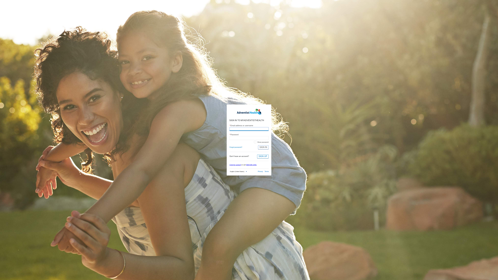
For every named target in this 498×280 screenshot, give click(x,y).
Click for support (235, 165)
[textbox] (237, 172)
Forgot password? (236, 147)
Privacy (260, 171)
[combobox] (238, 171)
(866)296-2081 (251, 165)
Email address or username (241, 126)
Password (234, 135)
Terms (267, 171)
